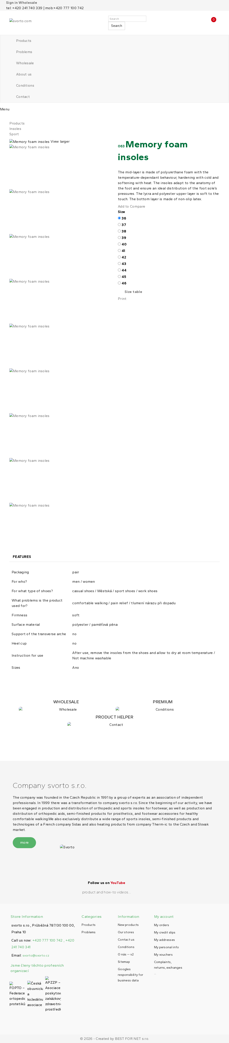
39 (124, 238)
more (24, 842)
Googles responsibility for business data (130, 974)
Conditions (25, 85)
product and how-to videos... (106, 892)
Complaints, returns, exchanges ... (168, 967)
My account (164, 916)
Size (122, 212)
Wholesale (25, 63)
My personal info (166, 947)
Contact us (126, 940)
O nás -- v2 (126, 954)
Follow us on (106, 883)
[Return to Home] (10, 118)
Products (23, 41)
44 (124, 270)
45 (124, 277)
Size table (133, 292)
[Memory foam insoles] (60, 166)
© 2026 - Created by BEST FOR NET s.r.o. (114, 1039)
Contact (23, 97)
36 (124, 218)
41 (123, 251)
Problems (24, 52)
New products (128, 925)
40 (124, 244)
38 (124, 231)
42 (124, 257)
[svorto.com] (29, 22)
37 (124, 225)
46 (124, 283)
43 (124, 264)
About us (24, 74)
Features (22, 557)
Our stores (126, 932)
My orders (161, 925)
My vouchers (163, 955)
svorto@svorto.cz (36, 955)
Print (122, 299)
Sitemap (124, 962)
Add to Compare (131, 206)
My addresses (164, 940)
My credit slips (165, 932)
